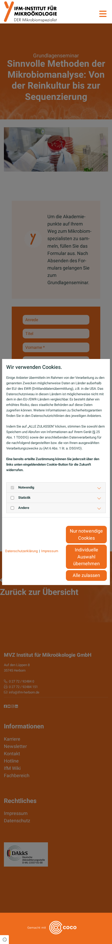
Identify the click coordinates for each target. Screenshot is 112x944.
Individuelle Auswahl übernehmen (86, 556)
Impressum (49, 551)
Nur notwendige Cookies (86, 534)
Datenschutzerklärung (21, 551)
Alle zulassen (86, 575)
